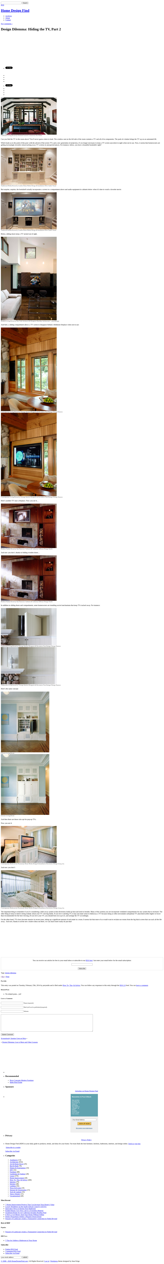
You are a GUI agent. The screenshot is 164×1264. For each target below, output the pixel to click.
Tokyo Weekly (15, 1194)
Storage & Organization (18, 1190)
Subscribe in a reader (13, 1147)
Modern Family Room (7, 549)
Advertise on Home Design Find (86, 1091)
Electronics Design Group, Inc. (55, 864)
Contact (8, 20)
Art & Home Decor (17, 1164)
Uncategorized (15, 1196)
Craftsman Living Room (8, 135)
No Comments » (6, 24)
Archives (8, 16)
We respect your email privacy (84, 1128)
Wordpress (54, 1261)
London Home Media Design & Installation (31, 186)
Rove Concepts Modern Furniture (22, 1080)
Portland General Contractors (26, 135)
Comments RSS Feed (13, 1251)
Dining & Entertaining (18, 1168)
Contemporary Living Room (9, 412)
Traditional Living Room (8, 646)
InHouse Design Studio (46, 549)
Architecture (14, 1162)
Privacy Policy (86, 1140)
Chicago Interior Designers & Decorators (32, 412)
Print (7, 977)
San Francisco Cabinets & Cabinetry (27, 549)
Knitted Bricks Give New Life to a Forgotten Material (24, 1211)
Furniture (13, 1172)
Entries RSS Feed (11, 1249)
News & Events (15, 1188)
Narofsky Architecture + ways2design (48, 321)
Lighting (13, 1186)
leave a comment (142, 985)
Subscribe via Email (12, 1151)
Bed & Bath (14, 1166)
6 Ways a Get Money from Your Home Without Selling (24, 1215)
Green (12, 1176)
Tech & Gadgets (15, 1192)
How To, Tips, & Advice (71, 985)
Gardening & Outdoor (17, 1174)
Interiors (13, 1182)
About (7, 18)
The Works (39, 135)
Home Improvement (17, 1178)
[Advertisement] (68, 49)
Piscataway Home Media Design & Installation (32, 864)
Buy (3, 977)
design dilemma (10, 973)
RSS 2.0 (123, 985)
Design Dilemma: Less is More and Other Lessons (20, 1042)
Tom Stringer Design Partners (54, 412)
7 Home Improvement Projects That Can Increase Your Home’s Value (29, 1205)
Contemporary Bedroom (8, 864)
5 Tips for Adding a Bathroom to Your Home (21, 1240)
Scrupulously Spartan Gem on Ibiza (13, 1038)
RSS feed (89, 960)
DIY (11, 1170)
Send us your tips (134, 1144)
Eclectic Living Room (7, 753)
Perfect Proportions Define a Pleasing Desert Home (23, 1217)
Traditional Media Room (8, 186)
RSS (2, 5)
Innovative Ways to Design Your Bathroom (20, 1209)
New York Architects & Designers (26, 321)
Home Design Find (15, 10)
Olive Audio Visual (50, 186)
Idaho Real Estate (16, 1082)
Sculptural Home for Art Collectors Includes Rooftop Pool (25, 1213)
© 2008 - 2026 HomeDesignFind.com (14, 1261)
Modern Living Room (7, 321)
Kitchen (12, 1184)
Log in (46, 1261)
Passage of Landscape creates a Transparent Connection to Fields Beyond (31, 1219)
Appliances (14, 1160)
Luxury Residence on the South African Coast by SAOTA (26, 1207)
